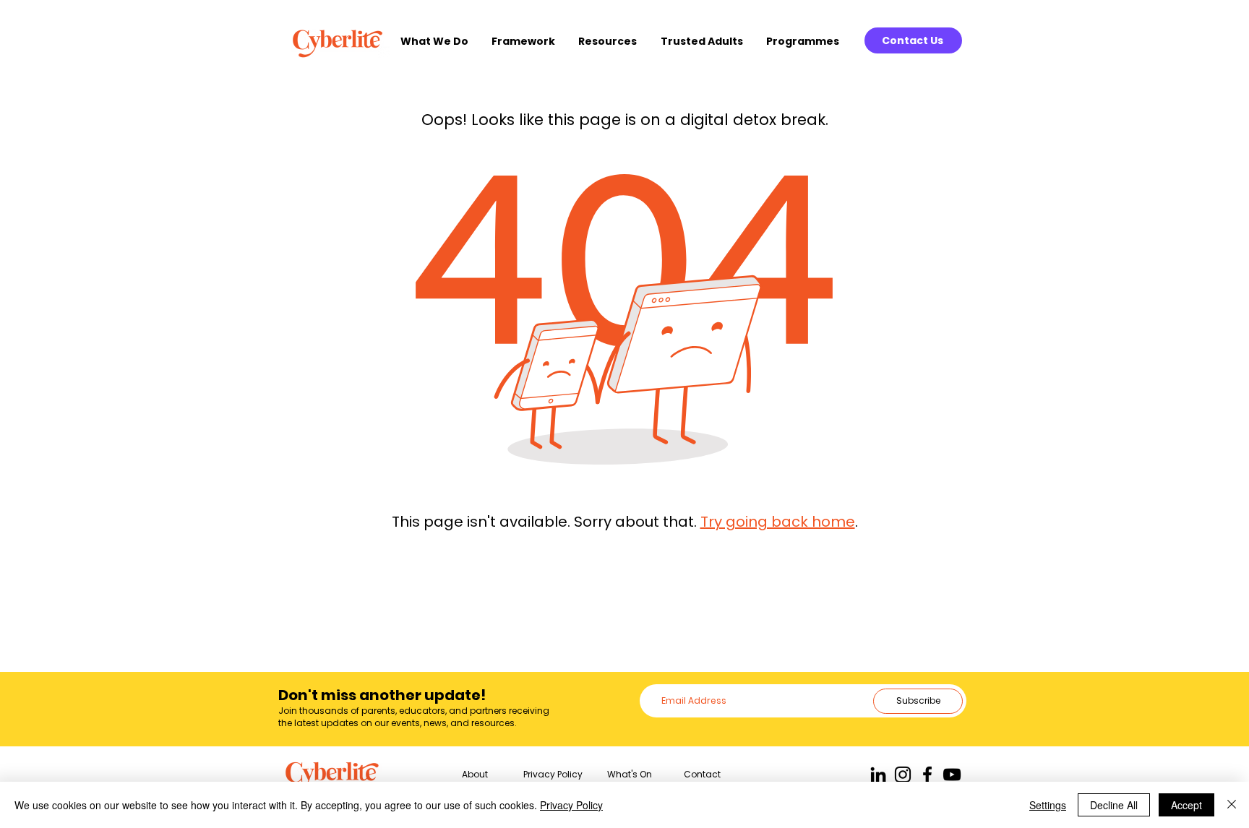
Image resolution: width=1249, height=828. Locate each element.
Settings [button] (1047, 805)
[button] (438, 41)
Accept (1186, 805)
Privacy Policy (571, 805)
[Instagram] (903, 774)
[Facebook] (927, 774)
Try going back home (777, 522)
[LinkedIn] (878, 774)
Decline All (1114, 805)
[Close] (1231, 804)
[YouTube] (952, 774)
